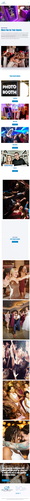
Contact (17, 490)
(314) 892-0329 (21, 499)
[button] (27, 475)
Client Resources (22, 490)
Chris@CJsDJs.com (17, 499)
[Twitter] (18, 493)
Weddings (20, 486)
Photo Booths (24, 487)
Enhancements (18, 487)
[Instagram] (16, 493)
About (17, 486)
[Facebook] (19, 493)
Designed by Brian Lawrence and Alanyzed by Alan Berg (17, 498)
